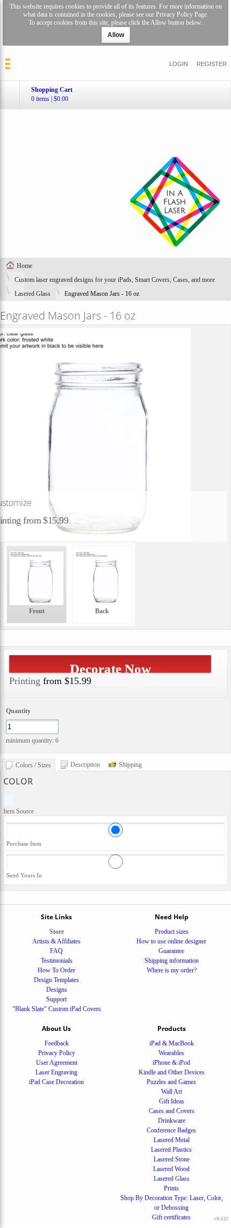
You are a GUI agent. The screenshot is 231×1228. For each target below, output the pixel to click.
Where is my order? (172, 970)
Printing (24, 680)
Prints (171, 1188)
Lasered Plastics (171, 1149)
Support (56, 999)
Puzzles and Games (171, 1082)
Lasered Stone (172, 1159)
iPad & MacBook (171, 1043)
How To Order (56, 970)
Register (212, 64)
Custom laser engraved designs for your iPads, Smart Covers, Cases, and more (115, 280)
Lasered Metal (172, 1140)
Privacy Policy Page (181, 14)
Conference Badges (171, 1130)
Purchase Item (23, 843)
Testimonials (57, 960)
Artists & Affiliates (56, 941)
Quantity (18, 711)
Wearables (171, 1053)
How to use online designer (171, 941)
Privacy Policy (56, 1053)
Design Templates (56, 980)
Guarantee (171, 951)
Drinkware (171, 1120)
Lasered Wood (171, 1169)
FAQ (56, 951)
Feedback (57, 1043)
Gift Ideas (171, 1101)
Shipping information (172, 960)
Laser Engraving (56, 1072)
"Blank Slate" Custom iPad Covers (56, 1009)
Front (37, 611)
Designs (56, 989)
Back (102, 611)
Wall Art (171, 1091)
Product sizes (172, 931)
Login (178, 64)
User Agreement (56, 1062)
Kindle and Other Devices (172, 1072)
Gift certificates (171, 1217)
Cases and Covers (171, 1111)
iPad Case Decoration (56, 1082)
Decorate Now (110, 667)
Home (24, 266)
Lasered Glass (32, 293)
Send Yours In (24, 875)
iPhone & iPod (171, 1062)
